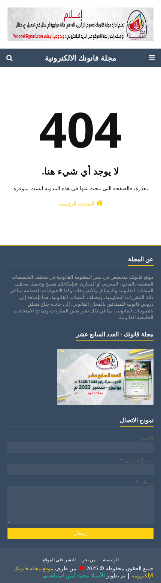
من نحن (88, 559)
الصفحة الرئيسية (77, 203)
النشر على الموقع (59, 559)
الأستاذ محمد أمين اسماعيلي (74, 575)
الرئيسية (111, 559)
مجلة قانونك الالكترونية (80, 58)
